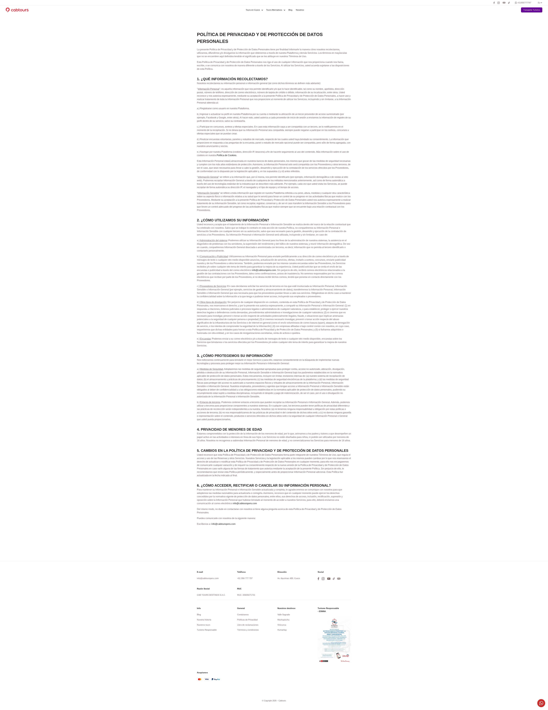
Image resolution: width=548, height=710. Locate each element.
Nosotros (300, 10)
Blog (290, 10)
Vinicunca (281, 625)
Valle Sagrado (283, 614)
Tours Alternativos (274, 10)
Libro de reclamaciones (247, 625)
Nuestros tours (203, 625)
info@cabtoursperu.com (264, 270)
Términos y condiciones (248, 630)
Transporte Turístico (531, 10)
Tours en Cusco (253, 10)
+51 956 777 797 (245, 578)
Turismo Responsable (207, 630)
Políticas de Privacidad (247, 620)
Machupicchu (283, 620)
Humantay (282, 630)
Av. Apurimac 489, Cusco (288, 578)
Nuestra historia (204, 620)
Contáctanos (243, 614)
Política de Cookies (226, 155)
